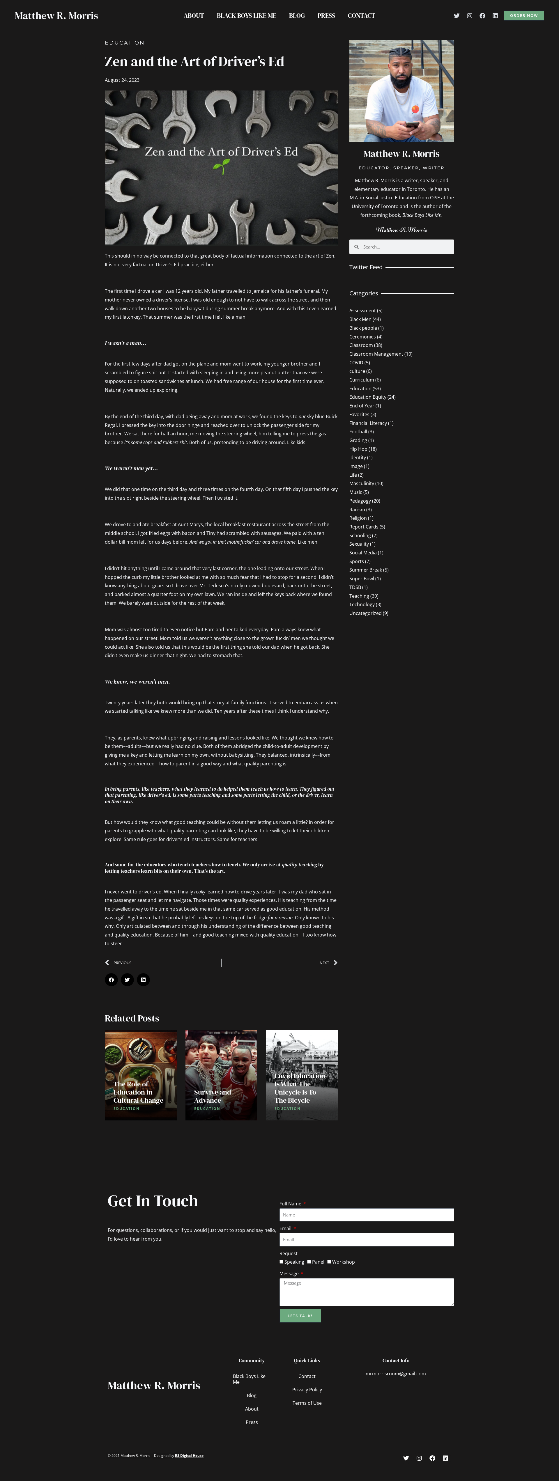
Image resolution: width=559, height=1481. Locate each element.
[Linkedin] (495, 16)
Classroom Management (376, 354)
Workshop (343, 1262)
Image (356, 466)
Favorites (359, 414)
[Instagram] (470, 16)
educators (155, 864)
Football (358, 431)
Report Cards (363, 527)
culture (357, 371)
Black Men (360, 319)
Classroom (361, 345)
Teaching (359, 596)
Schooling (360, 535)
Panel (318, 1262)
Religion (358, 518)
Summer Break (365, 570)
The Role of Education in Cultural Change (138, 1092)
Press (326, 15)
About (194, 15)
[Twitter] (457, 16)
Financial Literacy (368, 423)
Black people (363, 328)
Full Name (291, 1203)
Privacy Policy (307, 1389)
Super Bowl (361, 578)
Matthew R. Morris (56, 15)
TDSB (355, 587)
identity (357, 457)
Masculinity (361, 483)
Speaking (294, 1262)
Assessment (362, 310)
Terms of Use (307, 1403)
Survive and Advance (212, 1096)
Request (289, 1253)
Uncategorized (365, 613)
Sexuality (359, 544)
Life (353, 475)
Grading (358, 440)
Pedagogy (360, 501)
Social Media (363, 552)
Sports (356, 561)
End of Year (361, 405)
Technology (362, 604)
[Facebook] (482, 16)
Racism (357, 509)
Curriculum (361, 380)
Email (286, 1228)
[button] (524, 15)
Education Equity (367, 397)
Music (355, 492)
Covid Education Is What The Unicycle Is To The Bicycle (300, 1088)
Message (290, 1273)
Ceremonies (362, 337)
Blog (297, 15)
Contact (361, 15)
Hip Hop (358, 449)
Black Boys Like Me (246, 15)
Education (125, 43)
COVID (356, 362)
